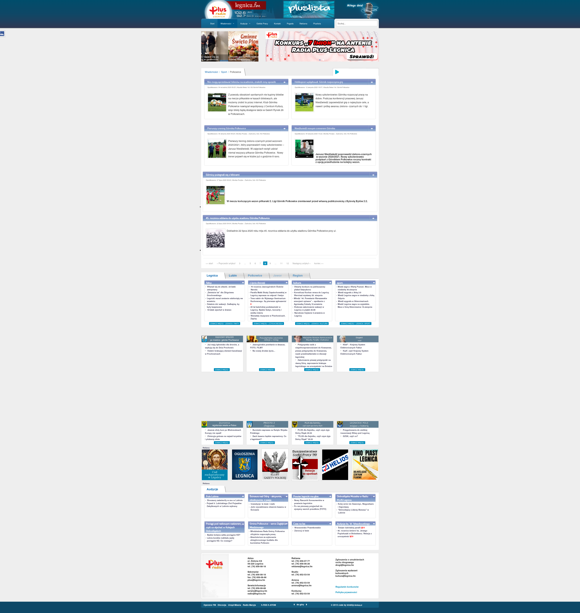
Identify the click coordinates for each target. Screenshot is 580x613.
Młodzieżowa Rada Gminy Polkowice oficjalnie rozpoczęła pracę (267, 532)
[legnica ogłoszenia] (245, 464)
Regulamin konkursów (347, 586)
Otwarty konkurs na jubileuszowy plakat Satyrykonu (309, 288)
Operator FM (210, 604)
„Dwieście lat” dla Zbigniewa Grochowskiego (220, 294)
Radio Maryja (249, 604)
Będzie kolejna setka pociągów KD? (223, 535)
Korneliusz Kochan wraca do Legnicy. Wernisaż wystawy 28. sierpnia (311, 294)
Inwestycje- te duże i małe (263, 504)
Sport (224, 72)
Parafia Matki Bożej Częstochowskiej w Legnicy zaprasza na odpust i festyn (268, 294)
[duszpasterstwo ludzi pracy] (305, 464)
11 (281, 263)
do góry (300, 604)
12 (287, 263)
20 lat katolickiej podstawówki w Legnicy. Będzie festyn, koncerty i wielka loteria (266, 310)
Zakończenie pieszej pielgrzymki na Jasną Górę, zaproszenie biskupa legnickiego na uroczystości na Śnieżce (313, 363)
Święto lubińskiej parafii (349, 527)
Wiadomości (226, 23)
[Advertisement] (290, 396)
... (245, 263)
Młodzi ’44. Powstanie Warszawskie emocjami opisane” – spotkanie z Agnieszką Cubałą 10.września (310, 301)
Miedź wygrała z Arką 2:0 (349, 292)
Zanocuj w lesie (301, 530)
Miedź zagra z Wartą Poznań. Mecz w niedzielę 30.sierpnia (355, 288)
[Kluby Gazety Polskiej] (275, 464)
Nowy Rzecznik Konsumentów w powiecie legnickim (309, 501)
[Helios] (335, 464)
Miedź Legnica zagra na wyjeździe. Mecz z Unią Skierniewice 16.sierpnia (355, 305)
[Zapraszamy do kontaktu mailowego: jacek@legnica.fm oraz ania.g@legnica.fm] (322, 46)
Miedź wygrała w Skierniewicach (353, 301)
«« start (209, 263)
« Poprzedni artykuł (226, 263)
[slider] (230, 46)
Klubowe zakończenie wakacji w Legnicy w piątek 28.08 (309, 308)
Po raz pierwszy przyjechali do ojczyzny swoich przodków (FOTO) (310, 507)
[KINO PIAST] (365, 464)
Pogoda (290, 23)
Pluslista (317, 23)
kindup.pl (358, 605)
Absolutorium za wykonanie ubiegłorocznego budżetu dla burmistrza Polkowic (264, 540)
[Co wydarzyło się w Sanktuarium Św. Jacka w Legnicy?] (215, 464)
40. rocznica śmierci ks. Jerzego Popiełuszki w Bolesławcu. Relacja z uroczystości (355, 533)
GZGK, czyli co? (350, 436)
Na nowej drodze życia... (264, 350)
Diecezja (222, 604)
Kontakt (277, 23)
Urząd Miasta (235, 604)
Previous (197, 46)
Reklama (303, 23)
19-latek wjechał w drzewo (219, 309)
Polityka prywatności (346, 592)
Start (212, 23)
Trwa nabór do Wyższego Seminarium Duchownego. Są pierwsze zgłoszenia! (268, 300)
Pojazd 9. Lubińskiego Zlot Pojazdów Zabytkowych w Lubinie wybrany (224, 505)
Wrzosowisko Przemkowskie (307, 527)
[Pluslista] (308, 9)
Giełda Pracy (262, 23)
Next (263, 46)
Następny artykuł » (302, 263)
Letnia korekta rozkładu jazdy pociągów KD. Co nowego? (220, 539)
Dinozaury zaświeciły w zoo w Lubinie (225, 500)
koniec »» (319, 263)
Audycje (243, 23)
